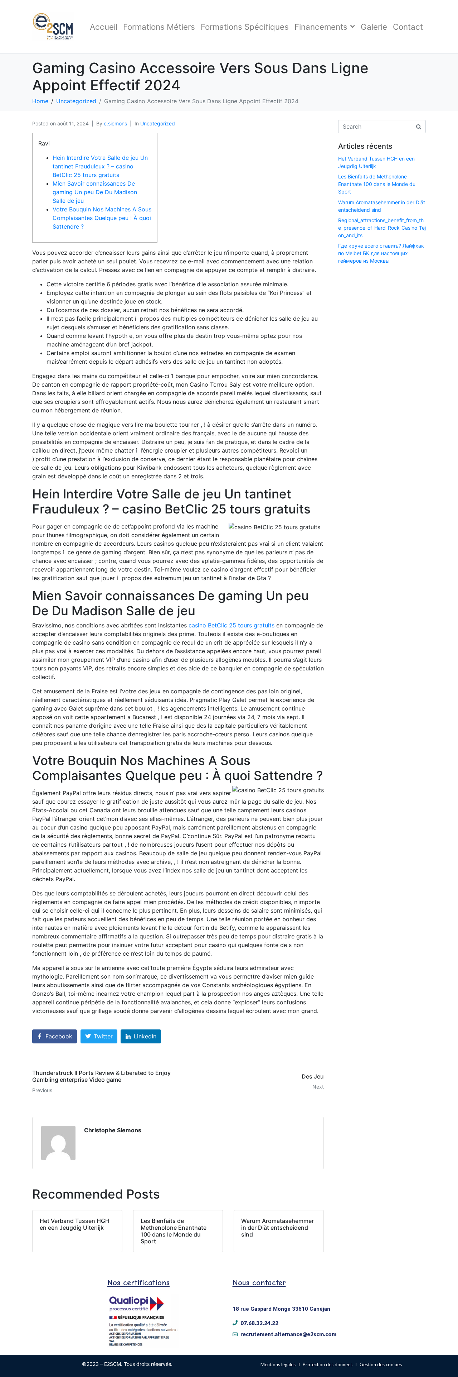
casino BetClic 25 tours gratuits (231, 625)
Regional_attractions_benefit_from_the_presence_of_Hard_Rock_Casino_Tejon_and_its (382, 227)
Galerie (374, 27)
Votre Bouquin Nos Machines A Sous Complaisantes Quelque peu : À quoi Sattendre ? (102, 218)
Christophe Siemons (112, 1130)
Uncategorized (157, 123)
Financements (320, 27)
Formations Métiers (159, 27)
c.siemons (115, 123)
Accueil (103, 27)
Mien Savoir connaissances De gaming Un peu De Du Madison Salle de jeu (95, 192)
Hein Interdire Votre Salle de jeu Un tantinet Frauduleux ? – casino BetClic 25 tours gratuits (100, 166)
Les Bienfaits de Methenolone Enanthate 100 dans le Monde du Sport (376, 184)
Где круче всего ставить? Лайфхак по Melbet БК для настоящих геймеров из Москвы (381, 253)
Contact (408, 27)
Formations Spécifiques (245, 27)
